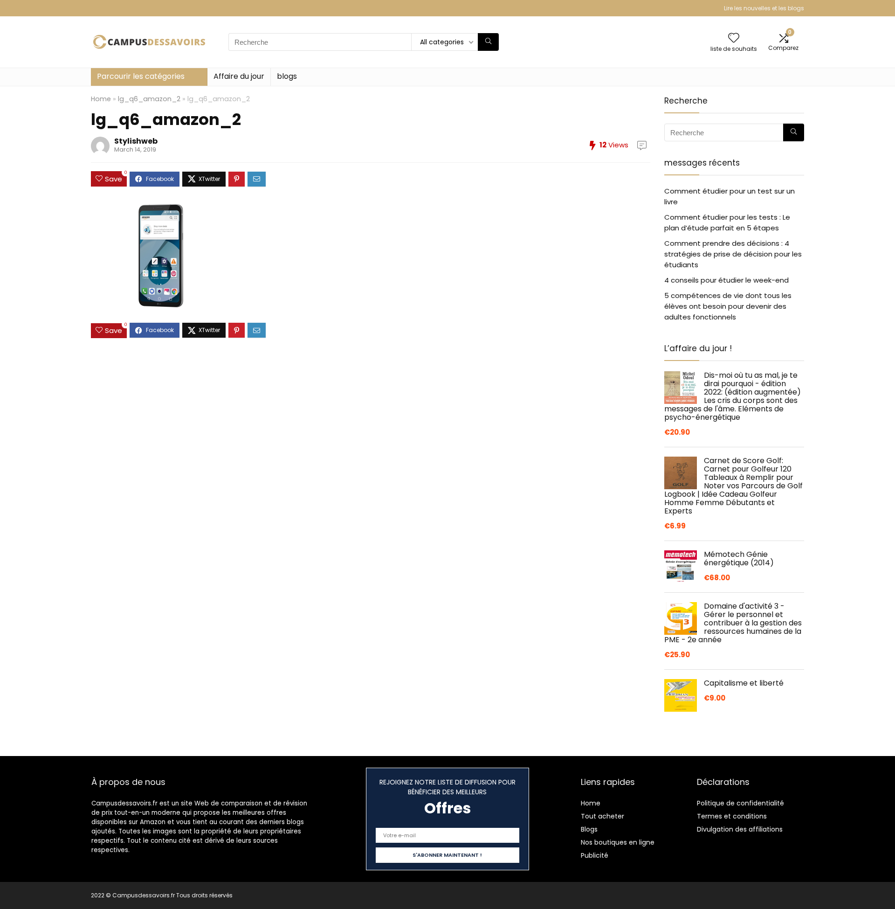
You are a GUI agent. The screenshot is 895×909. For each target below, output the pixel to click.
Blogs (589, 829)
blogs (287, 76)
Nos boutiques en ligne (617, 842)
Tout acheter (602, 816)
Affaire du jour (238, 76)
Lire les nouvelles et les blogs (764, 8)
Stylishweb (136, 141)
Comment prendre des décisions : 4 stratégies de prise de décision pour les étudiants (733, 254)
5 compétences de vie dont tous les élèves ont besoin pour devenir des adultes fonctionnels (728, 306)
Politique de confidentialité (740, 803)
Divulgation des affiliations (740, 829)
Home (101, 99)
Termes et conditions (732, 816)
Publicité (594, 855)
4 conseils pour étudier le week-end (726, 280)
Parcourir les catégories (141, 76)
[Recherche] (488, 42)
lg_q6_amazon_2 (149, 99)
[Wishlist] (733, 38)
